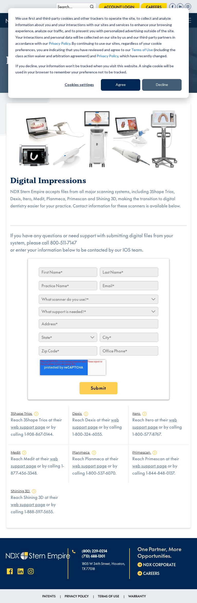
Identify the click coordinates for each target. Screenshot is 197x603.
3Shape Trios (22, 413)
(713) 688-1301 (93, 556)
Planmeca (81, 452)
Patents (49, 596)
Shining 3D (20, 491)
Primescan (141, 452)
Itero (136, 413)
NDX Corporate (159, 564)
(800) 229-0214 (94, 550)
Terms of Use (142, 50)
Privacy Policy (59, 43)
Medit (16, 452)
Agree (121, 84)
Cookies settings (79, 84)
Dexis (77, 413)
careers (154, 6)
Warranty (137, 596)
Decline (162, 84)
